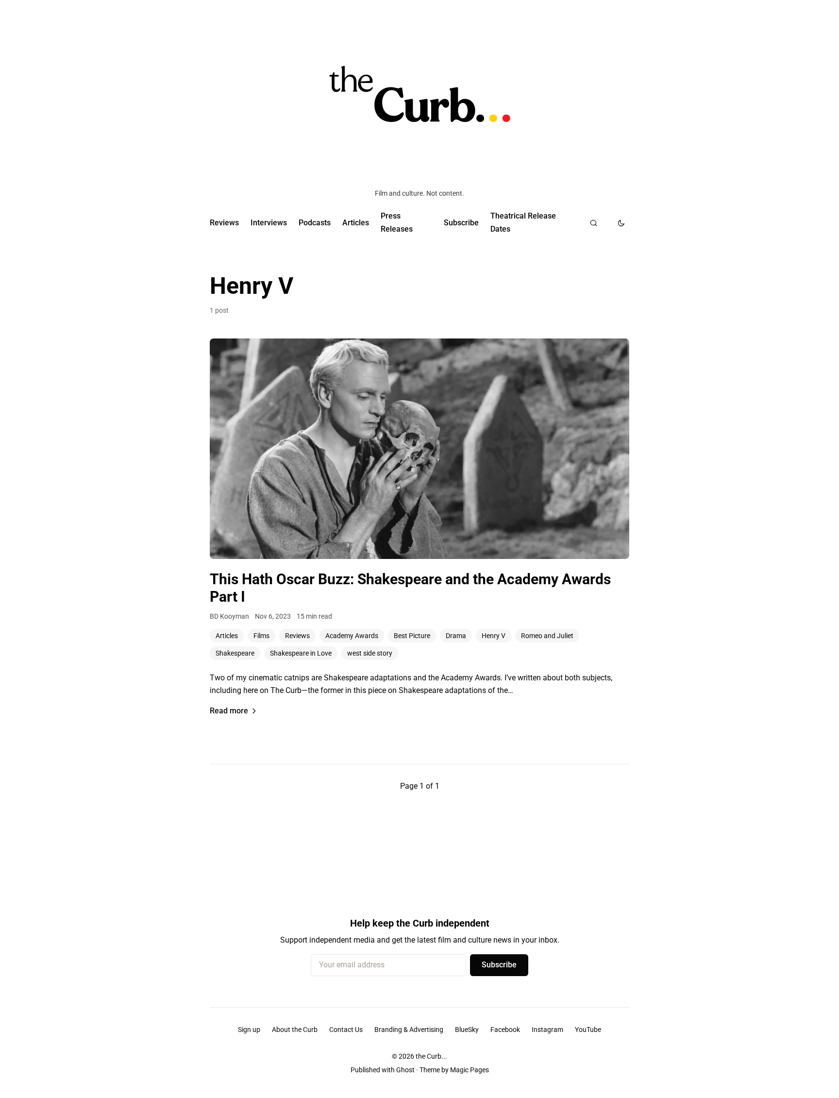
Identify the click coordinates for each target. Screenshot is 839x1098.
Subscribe (461, 222)
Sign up (249, 1029)
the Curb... (431, 1056)
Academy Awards (351, 636)
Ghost (405, 1070)
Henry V (493, 636)
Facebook (505, 1029)
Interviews (269, 222)
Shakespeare (235, 653)
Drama (456, 636)
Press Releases (397, 222)
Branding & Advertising (408, 1029)
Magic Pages (469, 1070)
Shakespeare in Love (301, 653)
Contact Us (346, 1029)
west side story (369, 653)
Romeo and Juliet (547, 636)
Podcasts (315, 222)
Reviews (224, 222)
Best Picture (412, 636)
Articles (355, 222)
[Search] (594, 223)
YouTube (588, 1029)
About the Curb (295, 1029)
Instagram (547, 1029)
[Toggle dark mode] (621, 223)
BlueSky (467, 1029)
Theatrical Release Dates (523, 222)
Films (261, 636)
